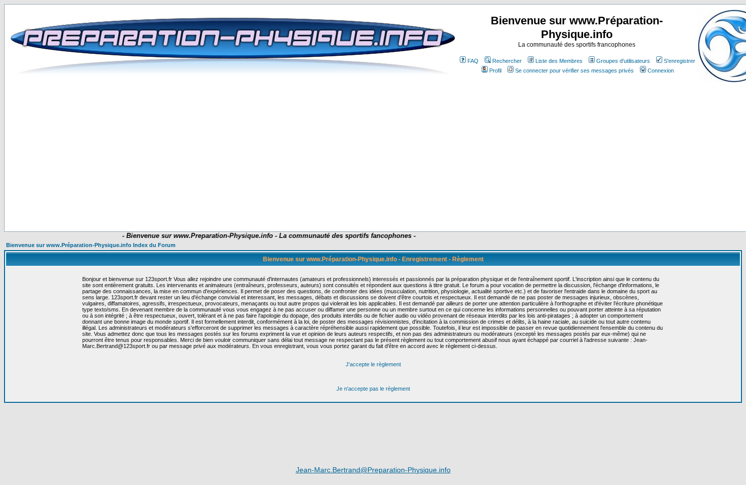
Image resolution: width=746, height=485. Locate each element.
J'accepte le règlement (373, 364)
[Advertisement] (211, 201)
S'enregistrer (679, 61)
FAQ (473, 61)
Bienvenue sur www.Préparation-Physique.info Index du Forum (91, 245)
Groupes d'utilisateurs (623, 61)
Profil (495, 70)
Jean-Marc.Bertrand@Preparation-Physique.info (373, 470)
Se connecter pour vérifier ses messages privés (574, 70)
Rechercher (507, 61)
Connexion (661, 70)
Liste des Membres (559, 61)
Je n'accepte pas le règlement (373, 389)
